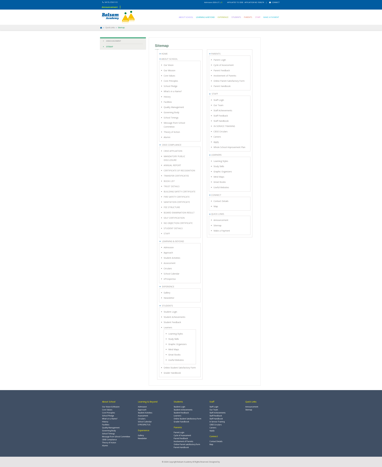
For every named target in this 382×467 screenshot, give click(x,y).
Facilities (168, 102)
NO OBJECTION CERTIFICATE (178, 223)
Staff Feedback (221, 115)
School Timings (171, 117)
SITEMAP (109, 46)
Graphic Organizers (177, 344)
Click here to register (220, 2)
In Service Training (217, 421)
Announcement (221, 220)
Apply (216, 142)
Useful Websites (176, 360)
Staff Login (219, 100)
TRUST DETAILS (172, 186)
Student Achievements (174, 317)
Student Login (170, 311)
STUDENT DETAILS (173, 228)
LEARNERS (216, 154)
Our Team (218, 105)
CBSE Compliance (109, 439)
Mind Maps (173, 349)
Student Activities (172, 257)
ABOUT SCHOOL (186, 17)
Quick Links (110, 27)
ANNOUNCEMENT (113, 41)
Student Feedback (172, 322)
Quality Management (174, 107)
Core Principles (171, 80)
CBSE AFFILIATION (173, 150)
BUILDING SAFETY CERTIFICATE (179, 191)
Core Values (169, 75)
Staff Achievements (223, 110)
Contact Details (221, 201)
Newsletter (169, 297)
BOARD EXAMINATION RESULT (179, 212)
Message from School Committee (116, 436)
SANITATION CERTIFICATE (177, 202)
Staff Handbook (221, 120)
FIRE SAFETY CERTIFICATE (177, 196)
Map (216, 206)
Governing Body (171, 112)
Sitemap (217, 225)
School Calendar (171, 273)
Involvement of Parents (225, 75)
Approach (168, 252)
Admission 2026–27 (203, 2)
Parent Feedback (222, 70)
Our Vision (169, 65)
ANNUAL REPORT (172, 165)
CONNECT (275, 2)
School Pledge (170, 86)
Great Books (174, 354)
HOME (164, 53)
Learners (168, 327)
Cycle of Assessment (224, 65)
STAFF (257, 17)
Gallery (167, 292)
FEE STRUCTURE (172, 207)
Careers (217, 136)
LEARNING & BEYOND (205, 17)
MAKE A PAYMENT (271, 17)
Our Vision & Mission (111, 406)
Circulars (168, 268)
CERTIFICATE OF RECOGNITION (179, 170)
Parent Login (220, 59)
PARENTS (248, 17)
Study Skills (173, 339)
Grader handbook (181, 421)
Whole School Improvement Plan (229, 147)
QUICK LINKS (217, 214)
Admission (169, 247)
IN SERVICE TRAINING (224, 126)
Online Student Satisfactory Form (180, 367)
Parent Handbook (222, 86)
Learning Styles (175, 333)
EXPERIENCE (223, 17)
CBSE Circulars (221, 131)
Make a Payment (222, 230)
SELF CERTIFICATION (174, 217)
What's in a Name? (173, 91)
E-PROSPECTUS (144, 424)
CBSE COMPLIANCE (171, 144)
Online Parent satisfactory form (187, 444)
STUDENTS (236, 17)
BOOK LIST (169, 181)
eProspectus (170, 278)
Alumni (167, 137)
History (167, 96)
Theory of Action (172, 132)
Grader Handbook (172, 372)
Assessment (169, 263)
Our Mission (169, 70)
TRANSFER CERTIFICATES (176, 175)
